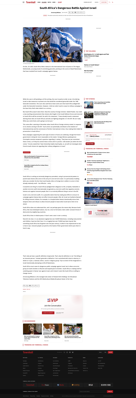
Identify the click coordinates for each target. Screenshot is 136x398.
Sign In (100, 352)
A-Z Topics (40, 357)
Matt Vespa (26, 340)
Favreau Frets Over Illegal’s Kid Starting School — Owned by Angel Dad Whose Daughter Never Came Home (99, 170)
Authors (24, 375)
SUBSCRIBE (104, 2)
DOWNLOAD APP (88, 2)
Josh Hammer (55, 373)
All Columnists (55, 375)
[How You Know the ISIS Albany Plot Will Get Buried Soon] (88, 124)
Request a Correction (45, 396)
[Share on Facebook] (75, 12)
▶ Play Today (90, 143)
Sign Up (110, 391)
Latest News (25, 363)
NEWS (39, 2)
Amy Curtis (46, 340)
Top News (25, 361)
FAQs (105, 352)
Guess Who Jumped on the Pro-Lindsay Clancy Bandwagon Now (52, 336)
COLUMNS (44, 2)
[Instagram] (67, 352)
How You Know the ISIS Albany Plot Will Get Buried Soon (102, 122)
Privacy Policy (32, 396)
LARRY (69, 361)
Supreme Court (41, 375)
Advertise (84, 363)
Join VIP (110, 352)
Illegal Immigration (41, 373)
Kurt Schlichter (56, 361)
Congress (39, 363)
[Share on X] (69, 12)
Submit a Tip (85, 368)
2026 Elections (40, 361)
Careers (84, 365)
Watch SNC (100, 368)
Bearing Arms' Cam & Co (72, 368)
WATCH (49, 2)
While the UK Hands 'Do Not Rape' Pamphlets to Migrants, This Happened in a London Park (102, 113)
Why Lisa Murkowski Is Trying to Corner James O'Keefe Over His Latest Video (32, 337)
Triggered (70, 363)
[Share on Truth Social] (72, 12)
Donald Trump (40, 365)
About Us (84, 361)
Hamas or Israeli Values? (91, 65)
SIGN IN (96, 2)
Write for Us (85, 370)
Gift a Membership (101, 363)
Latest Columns (26, 365)
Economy (40, 368)
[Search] (109, 2)
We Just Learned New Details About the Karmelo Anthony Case (73, 336)
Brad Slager (55, 368)
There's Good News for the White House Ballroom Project (102, 103)
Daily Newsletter (101, 365)
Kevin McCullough (56, 365)
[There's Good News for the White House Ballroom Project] (88, 105)
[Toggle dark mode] (112, 2)
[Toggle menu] (23, 2)
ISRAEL (24, 291)
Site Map (51, 396)
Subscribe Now (60, 312)
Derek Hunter (55, 363)
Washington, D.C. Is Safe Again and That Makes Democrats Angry (96, 55)
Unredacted (70, 365)
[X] (64, 352)
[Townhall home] (28, 352)
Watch (24, 368)
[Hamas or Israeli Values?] (98, 195)
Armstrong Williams (56, 12)
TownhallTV (25, 373)
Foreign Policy (40, 370)
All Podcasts (70, 373)
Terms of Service (26, 396)
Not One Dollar (88, 71)
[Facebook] (70, 352)
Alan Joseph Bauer (56, 370)
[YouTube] (73, 352)
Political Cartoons (26, 370)
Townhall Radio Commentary (73, 370)
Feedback (38, 396)
